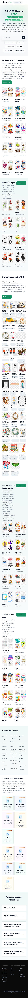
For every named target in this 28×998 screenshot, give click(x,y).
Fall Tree (21, 758)
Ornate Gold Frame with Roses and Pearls (14, 423)
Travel (16, 720)
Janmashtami (5, 155)
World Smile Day (6, 118)
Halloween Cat (6, 552)
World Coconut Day (20, 155)
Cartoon (17, 212)
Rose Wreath (5, 345)
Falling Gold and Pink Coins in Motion (22, 455)
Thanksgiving (18, 569)
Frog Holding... (5, 426)
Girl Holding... (5, 441)
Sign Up (13, 970)
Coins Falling (22, 457)
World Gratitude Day (7, 586)
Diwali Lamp (4, 765)
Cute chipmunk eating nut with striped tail (5, 407)
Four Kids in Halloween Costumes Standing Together (9, 357)
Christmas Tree (13, 768)
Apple (3, 761)
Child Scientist (23, 395)
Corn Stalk (4, 746)
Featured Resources (4, 976)
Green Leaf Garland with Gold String (14, 471)
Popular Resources (4, 972)
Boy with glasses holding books (13, 407)
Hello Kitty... (12, 344)
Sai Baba (21, 330)
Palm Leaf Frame (14, 440)
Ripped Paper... (21, 408)
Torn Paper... (21, 410)
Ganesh (12, 746)
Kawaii (16, 230)
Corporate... (5, 313)
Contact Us (22, 976)
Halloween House (4, 754)
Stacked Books (13, 458)
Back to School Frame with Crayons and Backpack (5, 375)
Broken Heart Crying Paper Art (6, 470)
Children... (12, 328)
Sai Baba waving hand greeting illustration (22, 326)
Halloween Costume (10, 42)
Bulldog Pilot (22, 378)
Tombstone (13, 738)
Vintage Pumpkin (21, 754)
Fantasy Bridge (21, 360)
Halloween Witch (14, 377)
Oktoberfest (5, 136)
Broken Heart (5, 474)
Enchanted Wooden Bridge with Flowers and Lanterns (21, 358)
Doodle (4, 264)
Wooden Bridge (21, 361)
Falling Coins (22, 458)
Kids (11, 360)
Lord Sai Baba (22, 328)
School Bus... (5, 328)
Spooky (20, 42)
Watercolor (18, 247)
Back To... (4, 376)
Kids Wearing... (5, 360)
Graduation (5, 685)
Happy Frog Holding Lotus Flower (5, 422)
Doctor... (22, 393)
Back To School (5, 378)
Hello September (6, 439)
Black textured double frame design (5, 391)
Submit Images (12, 973)
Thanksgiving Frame (22, 765)
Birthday (17, 650)
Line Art (4, 247)
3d (2, 212)
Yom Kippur (5, 99)
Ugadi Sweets (4, 457)
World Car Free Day (20, 118)
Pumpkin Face (13, 753)
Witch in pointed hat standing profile (14, 375)
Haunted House (10, 46)
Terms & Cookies (21, 973)
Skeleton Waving (20, 315)
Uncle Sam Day (19, 172)
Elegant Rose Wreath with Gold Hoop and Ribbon (5, 342)
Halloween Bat (13, 735)
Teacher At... (12, 314)
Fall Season (4, 743)
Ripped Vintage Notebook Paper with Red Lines (14, 391)
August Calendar (20, 345)
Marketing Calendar (4, 980)
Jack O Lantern (8, 50)
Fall (20, 739)
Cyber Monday (6, 569)
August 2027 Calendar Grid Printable (19, 342)
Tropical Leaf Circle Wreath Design (14, 438)
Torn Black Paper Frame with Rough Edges (22, 407)
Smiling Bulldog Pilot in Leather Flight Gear (22, 375)
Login (12, 968)
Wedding (4, 668)
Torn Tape (13, 393)
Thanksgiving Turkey (13, 764)
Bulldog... (22, 376)
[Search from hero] (23, 37)
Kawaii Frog (4, 424)
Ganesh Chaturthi (19, 50)
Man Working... (4, 315)
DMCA (20, 970)
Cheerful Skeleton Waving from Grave (21, 311)
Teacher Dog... (22, 440)
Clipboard (4, 604)
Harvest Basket (12, 742)
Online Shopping (4, 769)
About (21, 968)
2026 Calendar (6, 650)
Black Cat (19, 46)
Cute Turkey (4, 749)
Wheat (20, 761)
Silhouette (18, 264)
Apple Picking (18, 552)
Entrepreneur (5, 534)
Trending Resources (4, 969)
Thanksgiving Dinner (20, 534)
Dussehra (21, 746)
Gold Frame (14, 426)
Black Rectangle (4, 393)
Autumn (4, 702)
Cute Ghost (4, 739)
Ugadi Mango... (15, 473)
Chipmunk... (4, 408)
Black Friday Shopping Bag (22, 750)
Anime (3, 230)
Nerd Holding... (14, 409)
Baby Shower (18, 702)
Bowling (17, 604)
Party (16, 668)
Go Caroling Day (19, 586)
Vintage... (13, 394)
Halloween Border (21, 736)
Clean (7, 2)
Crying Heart (5, 473)
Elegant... (4, 343)
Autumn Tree (13, 757)
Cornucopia (21, 743)
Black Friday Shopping (13, 750)
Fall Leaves (4, 758)
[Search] (20, 2)
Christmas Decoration (21, 770)
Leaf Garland (15, 474)
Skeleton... (19, 313)
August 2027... (20, 343)
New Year (4, 720)
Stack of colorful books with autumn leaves (13, 455)
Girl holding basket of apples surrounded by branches (6, 438)
